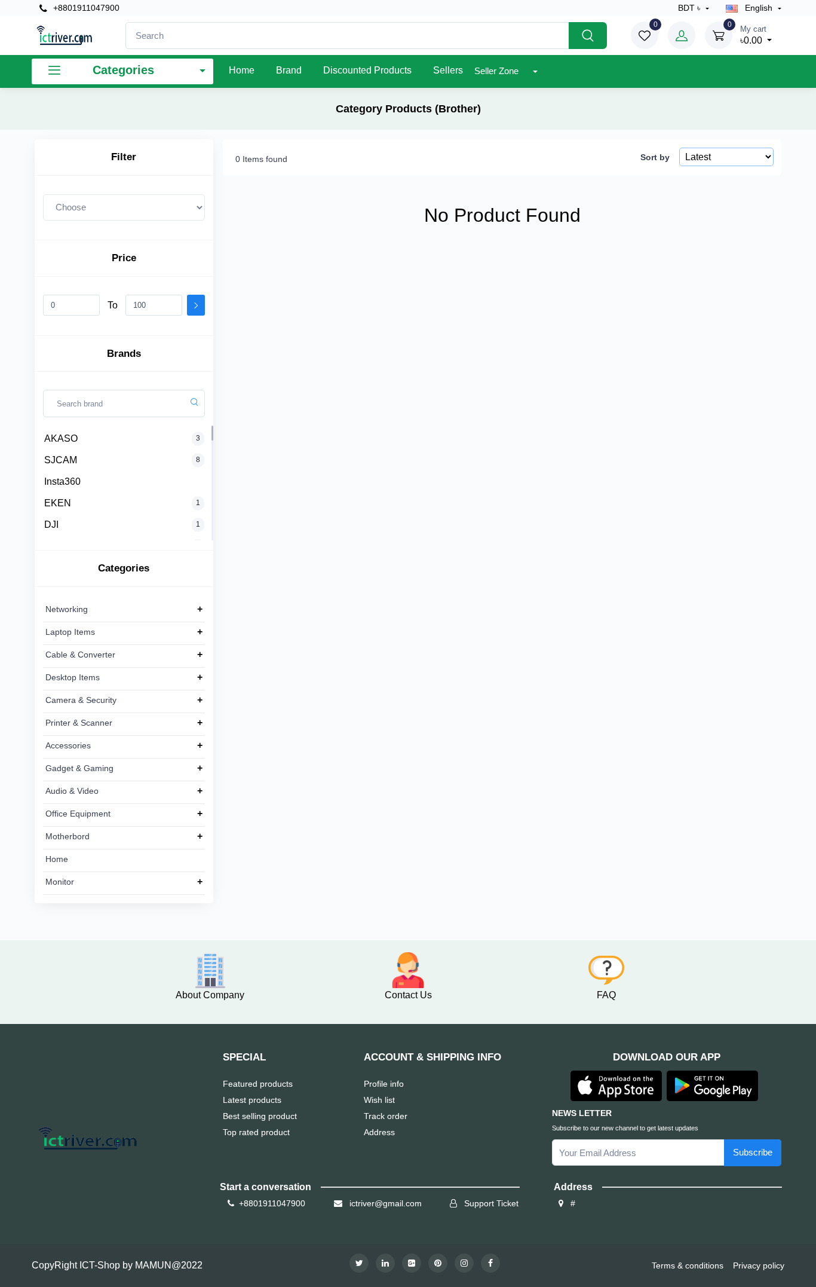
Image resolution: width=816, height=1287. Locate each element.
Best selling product (260, 1116)
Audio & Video (72, 791)
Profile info (384, 1084)
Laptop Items (70, 632)
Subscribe (752, 1152)
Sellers (448, 70)
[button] (616, 1085)
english (759, 8)
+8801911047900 (85, 8)
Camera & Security (80, 700)
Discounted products (367, 70)
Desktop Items (72, 677)
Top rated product (256, 1132)
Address (379, 1132)
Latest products (252, 1100)
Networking (66, 609)
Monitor (59, 881)
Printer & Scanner (78, 722)
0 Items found (261, 159)
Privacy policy (758, 1265)
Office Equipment (78, 813)
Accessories (68, 745)
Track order (385, 1116)
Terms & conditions (687, 1265)
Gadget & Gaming (79, 768)
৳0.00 (753, 35)
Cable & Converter (80, 654)
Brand (289, 70)
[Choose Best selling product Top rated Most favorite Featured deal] (124, 207)
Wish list (379, 1100)
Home (241, 70)
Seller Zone (497, 71)
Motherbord (67, 836)
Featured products (258, 1084)
